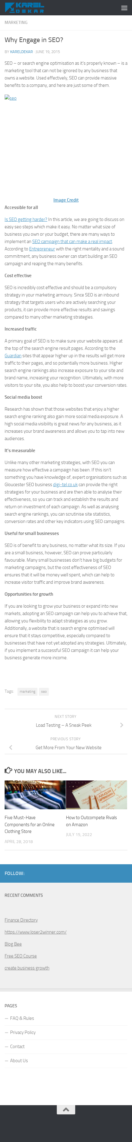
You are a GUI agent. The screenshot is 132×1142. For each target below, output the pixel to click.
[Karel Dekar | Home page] (31, 7)
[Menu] (124, 7)
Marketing (16, 22)
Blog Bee (13, 944)
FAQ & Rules (22, 1018)
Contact (17, 1046)
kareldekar (21, 51)
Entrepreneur (42, 249)
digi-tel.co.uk (65, 484)
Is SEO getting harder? (26, 219)
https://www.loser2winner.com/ (36, 932)
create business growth (27, 968)
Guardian (13, 355)
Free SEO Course (21, 956)
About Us (19, 1060)
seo (44, 691)
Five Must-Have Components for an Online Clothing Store (30, 824)
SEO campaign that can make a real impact (72, 241)
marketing (27, 691)
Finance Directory (21, 920)
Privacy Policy (23, 1032)
